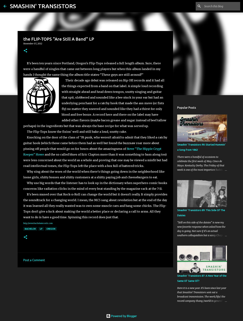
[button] (25, 50)
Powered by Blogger (123, 316)
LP (41, 229)
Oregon (50, 229)
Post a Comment (34, 260)
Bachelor (30, 229)
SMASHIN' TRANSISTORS (43, 6)
